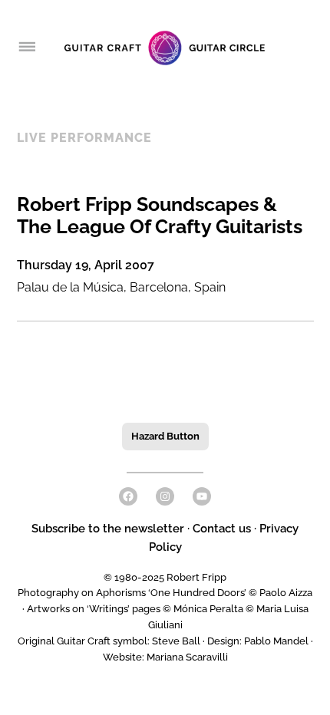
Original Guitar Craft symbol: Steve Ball (109, 641)
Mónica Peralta (208, 609)
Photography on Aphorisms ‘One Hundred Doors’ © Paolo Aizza (165, 592)
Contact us (222, 528)
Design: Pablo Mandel (258, 641)
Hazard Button (165, 436)
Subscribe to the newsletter (109, 528)
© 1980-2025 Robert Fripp (165, 577)
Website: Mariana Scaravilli (165, 657)
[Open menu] (26, 47)
